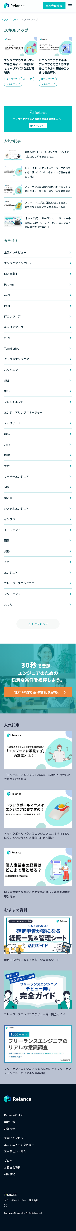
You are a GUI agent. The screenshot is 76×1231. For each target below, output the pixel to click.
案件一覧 (9, 1122)
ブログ (16, 19)
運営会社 (33, 1200)
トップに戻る (40, 624)
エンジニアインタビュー (19, 1145)
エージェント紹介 (15, 1151)
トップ (4, 19)
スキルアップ (31, 19)
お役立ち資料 (12, 1167)
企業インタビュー (15, 1138)
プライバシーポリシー (15, 1200)
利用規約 (9, 1174)
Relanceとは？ (13, 1115)
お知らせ (9, 1129)
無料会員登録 (54, 6)
